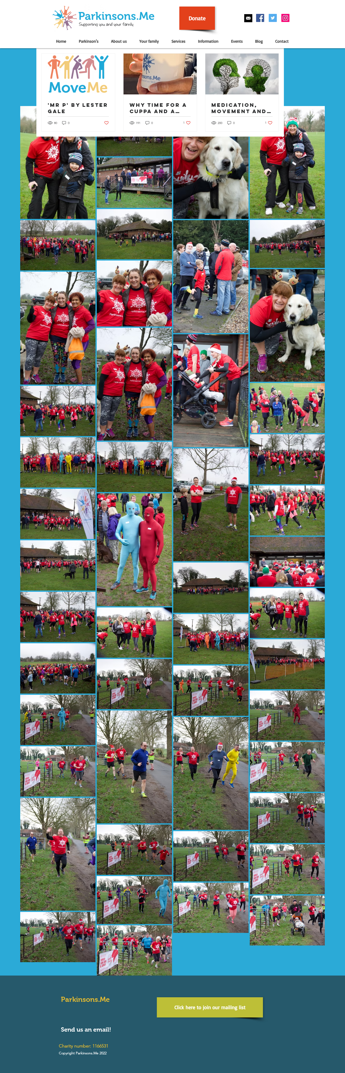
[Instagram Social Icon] (285, 18)
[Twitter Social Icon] (273, 18)
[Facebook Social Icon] (260, 18)
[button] (88, 41)
